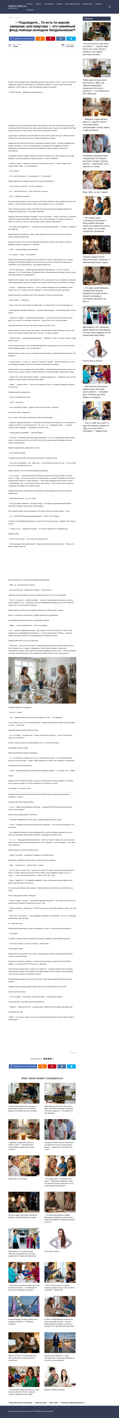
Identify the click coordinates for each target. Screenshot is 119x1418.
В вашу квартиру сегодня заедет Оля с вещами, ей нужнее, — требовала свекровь (23, 1321)
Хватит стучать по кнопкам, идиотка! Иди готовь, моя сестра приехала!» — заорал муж (22, 1358)
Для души (30, 10)
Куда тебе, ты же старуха (17, 1179)
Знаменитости (87, 4)
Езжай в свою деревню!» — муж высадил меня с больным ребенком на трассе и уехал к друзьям (59, 1358)
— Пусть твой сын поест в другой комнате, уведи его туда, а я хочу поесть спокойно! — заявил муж (59, 1287)
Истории (60, 4)
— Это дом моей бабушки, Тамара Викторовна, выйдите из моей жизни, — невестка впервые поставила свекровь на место (59, 1218)
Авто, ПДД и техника (72, 4)
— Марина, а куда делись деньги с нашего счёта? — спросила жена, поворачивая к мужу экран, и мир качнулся (21, 1146)
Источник (73, 1053)
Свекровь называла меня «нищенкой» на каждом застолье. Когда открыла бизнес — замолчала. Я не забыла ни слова (59, 1146)
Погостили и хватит (51, 1251)
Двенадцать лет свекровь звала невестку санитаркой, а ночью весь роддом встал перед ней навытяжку (22, 1253)
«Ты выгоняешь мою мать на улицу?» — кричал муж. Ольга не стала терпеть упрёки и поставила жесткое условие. (23, 1108)
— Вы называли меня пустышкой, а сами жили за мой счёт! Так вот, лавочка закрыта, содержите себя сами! (23, 1392)
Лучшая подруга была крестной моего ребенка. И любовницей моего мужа (22, 1216)
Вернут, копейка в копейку (54, 1390)
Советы (38, 4)
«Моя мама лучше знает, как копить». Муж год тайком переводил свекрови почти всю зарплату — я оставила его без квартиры (58, 1109)
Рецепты (30, 4)
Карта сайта (53, 1403)
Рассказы (98, 4)
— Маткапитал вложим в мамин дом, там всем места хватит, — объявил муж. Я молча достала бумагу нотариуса (23, 1287)
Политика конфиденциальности (72, 1403)
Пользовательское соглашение (20, 1403)
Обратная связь (41, 1403)
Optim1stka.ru (17, 6)
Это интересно (49, 4)
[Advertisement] (42, 65)
